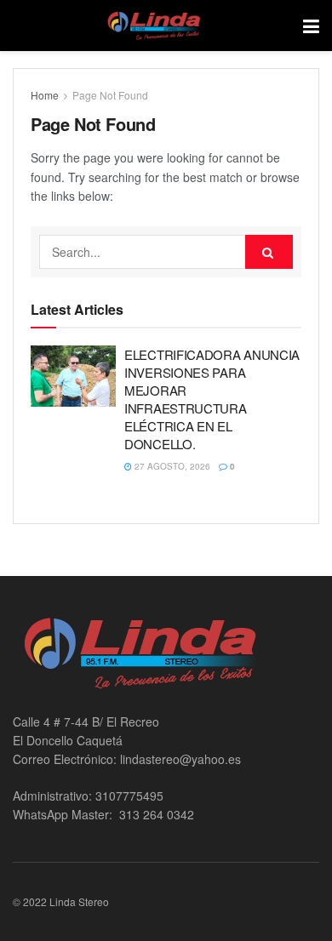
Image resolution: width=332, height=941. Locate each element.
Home (45, 95)
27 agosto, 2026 (171, 466)
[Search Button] (269, 252)
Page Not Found (110, 95)
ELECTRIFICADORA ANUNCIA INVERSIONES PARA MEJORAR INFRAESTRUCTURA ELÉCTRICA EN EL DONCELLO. (212, 399)
